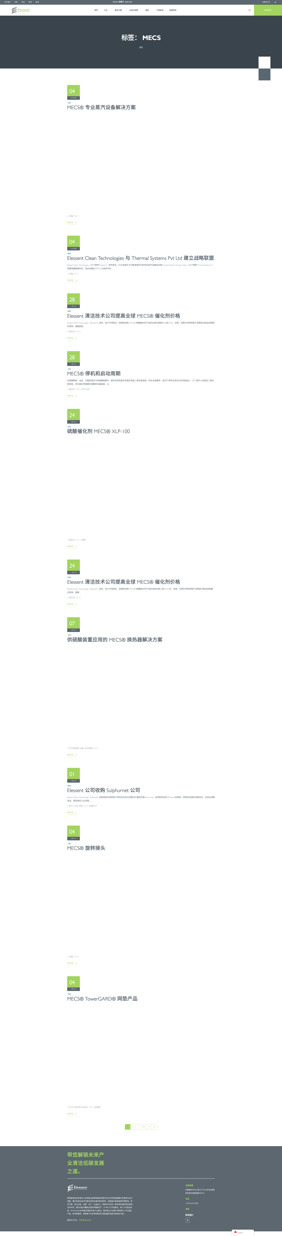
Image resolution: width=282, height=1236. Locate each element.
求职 (16, 2)
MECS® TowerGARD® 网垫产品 (102, 999)
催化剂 (72, 332)
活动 (23, 2)
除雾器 (97, 1108)
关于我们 (7, 2)
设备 (71, 216)
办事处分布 (266, 2)
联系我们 (268, 10)
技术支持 (85, 390)
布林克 (85, 1108)
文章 (69, 369)
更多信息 (70, 222)
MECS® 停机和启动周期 (94, 374)
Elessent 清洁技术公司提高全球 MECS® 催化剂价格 (123, 316)
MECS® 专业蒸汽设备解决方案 (101, 108)
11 (149, 1127)
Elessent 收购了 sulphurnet (122, 2)
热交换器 (89, 749)
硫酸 (83, 540)
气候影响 (159, 10)
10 (144, 1127)
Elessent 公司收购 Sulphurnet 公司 (103, 791)
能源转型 (172, 10)
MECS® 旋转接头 (86, 848)
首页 (96, 10)
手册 (69, 103)
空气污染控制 (75, 1108)
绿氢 (81, 806)
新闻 (37, 2)
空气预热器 (74, 749)
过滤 (76, 806)
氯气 (71, 806)
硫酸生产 (93, 806)
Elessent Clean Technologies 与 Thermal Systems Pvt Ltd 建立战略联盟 (140, 258)
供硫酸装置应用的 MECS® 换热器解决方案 (114, 640)
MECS (76, 216)
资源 (30, 2)
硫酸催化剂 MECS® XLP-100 (98, 432)
